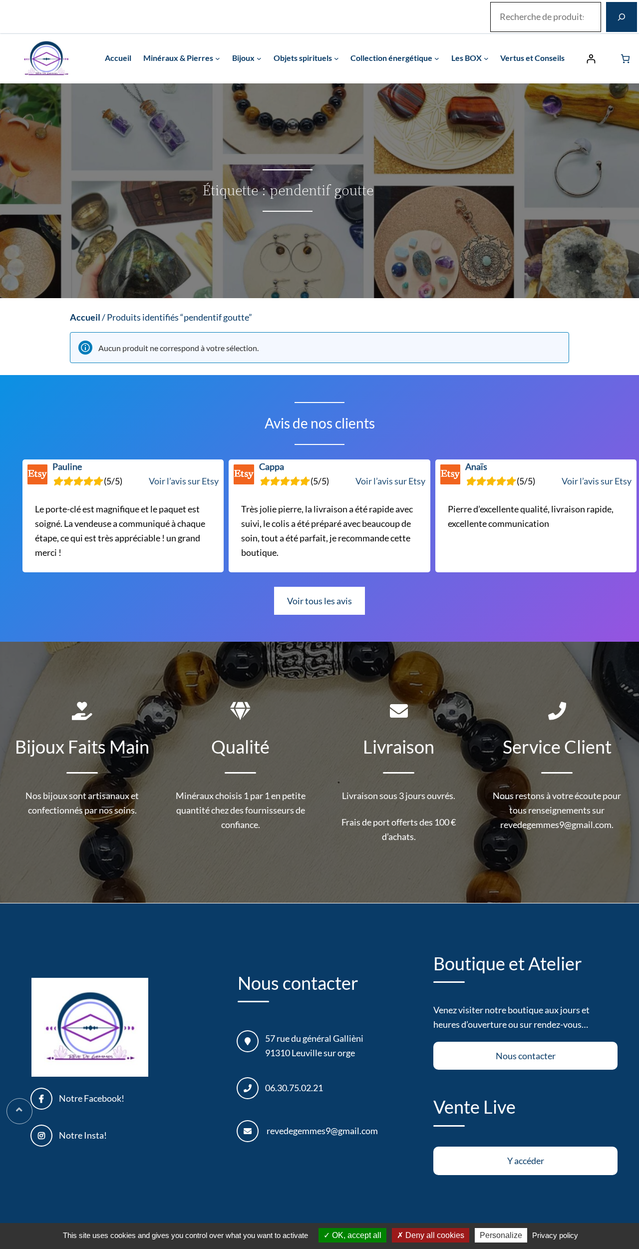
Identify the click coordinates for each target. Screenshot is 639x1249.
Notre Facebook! (91, 1098)
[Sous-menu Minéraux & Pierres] (217, 58)
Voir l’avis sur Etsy (184, 480)
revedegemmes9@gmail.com (322, 1130)
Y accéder (525, 1160)
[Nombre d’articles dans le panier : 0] (625, 58)
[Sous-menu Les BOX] (486, 58)
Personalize (501, 1235)
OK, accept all (355, 1235)
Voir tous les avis (319, 600)
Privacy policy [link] (555, 1235)
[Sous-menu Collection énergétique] (436, 58)
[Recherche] (621, 17)
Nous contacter (526, 1055)
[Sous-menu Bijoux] (259, 58)
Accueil (85, 317)
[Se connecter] (591, 58)
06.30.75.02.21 (294, 1087)
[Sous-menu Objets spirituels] (336, 58)
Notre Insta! (83, 1135)
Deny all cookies (433, 1235)
